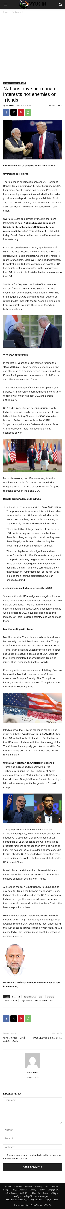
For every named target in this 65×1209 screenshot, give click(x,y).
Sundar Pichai (41, 1000)
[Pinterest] (21, 112)
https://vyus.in (32, 1077)
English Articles (18, 12)
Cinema (54, 1186)
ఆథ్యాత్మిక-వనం (53, 1189)
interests (50, 997)
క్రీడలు (45, 1193)
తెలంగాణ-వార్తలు (41, 1196)
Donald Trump (30, 997)
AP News (18, 1186)
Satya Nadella (26, 1000)
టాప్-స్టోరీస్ (21, 83)
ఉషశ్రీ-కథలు (24, 1193)
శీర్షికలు (56, 1199)
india (41, 997)
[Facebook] (6, 112)
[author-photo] (32, 1068)
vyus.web (10, 105)
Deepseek (16, 997)
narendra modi (11, 1000)
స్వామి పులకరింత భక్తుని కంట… (47, 1037)
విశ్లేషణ (48, 1199)
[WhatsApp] (28, 112)
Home (6, 12)
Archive (8, 1186)
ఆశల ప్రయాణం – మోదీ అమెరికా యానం (14, 1039)
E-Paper (6, 1189)
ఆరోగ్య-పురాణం (11, 1193)
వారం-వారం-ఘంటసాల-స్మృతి (17, 1199)
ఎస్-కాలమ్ (36, 1193)
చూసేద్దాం (17, 1196)
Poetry (42, 1189)
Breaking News (41, 1186)
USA (51, 1000)
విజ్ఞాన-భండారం (37, 1199)
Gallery (33, 1189)
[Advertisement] (32, 47)
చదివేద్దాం (54, 1193)
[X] (13, 112)
